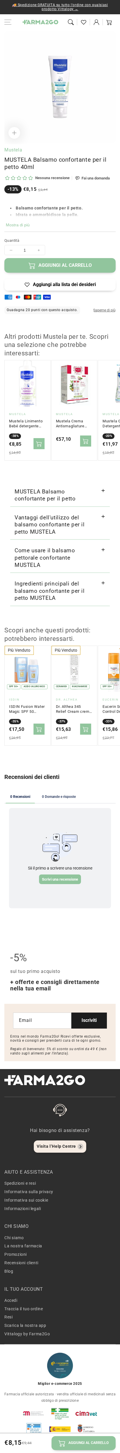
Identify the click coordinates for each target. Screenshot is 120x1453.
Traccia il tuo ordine (23, 1308)
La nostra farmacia (23, 1246)
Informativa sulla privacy (28, 1191)
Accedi (10, 1300)
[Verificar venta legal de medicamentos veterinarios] (34, 1429)
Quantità (11, 240)
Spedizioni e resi (20, 1183)
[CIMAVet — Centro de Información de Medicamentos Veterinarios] (86, 1413)
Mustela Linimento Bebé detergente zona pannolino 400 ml (26, 424)
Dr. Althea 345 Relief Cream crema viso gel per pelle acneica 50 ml (74, 709)
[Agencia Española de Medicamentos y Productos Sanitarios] (34, 1413)
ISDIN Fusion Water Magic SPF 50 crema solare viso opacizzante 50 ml (27, 709)
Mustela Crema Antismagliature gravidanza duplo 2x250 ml (71, 424)
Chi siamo (14, 1237)
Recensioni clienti (21, 1262)
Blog (8, 1271)
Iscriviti (89, 1020)
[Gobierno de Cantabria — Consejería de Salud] (86, 1429)
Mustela (13, 150)
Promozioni (15, 1254)
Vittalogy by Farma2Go (27, 1334)
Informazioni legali (22, 1208)
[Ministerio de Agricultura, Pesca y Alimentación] (60, 1429)
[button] (70, 22)
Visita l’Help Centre (56, 1146)
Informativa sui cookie (26, 1200)
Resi (8, 1317)
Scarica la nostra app (25, 1325)
